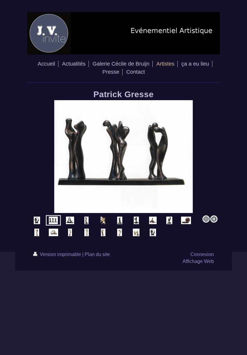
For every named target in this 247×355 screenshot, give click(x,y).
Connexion (202, 254)
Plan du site (97, 254)
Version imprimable (60, 254)
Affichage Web (198, 261)
